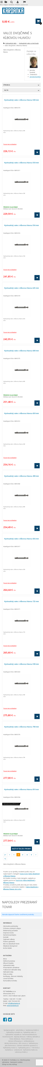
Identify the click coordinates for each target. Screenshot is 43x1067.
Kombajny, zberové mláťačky (13, 976)
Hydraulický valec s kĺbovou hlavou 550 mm (21, 163)
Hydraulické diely (10, 43)
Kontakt (5, 937)
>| (5, 859)
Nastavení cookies (16, 1062)
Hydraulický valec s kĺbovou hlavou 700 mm (21, 727)
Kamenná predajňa (9, 935)
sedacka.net (18, 1050)
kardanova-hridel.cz (32, 1030)
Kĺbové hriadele (8, 963)
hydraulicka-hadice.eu (30, 1050)
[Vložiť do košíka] (37, 152)
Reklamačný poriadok (10, 931)
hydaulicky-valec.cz (29, 1032)
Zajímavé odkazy (9, 939)
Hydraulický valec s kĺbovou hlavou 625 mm (21, 288)
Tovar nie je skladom (9, 144)
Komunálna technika (10, 981)
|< (5, 855)
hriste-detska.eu (15, 1039)
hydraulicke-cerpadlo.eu (14, 1034)
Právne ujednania (9, 941)
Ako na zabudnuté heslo (11, 944)
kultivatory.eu (33, 1043)
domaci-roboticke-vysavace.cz (27, 1045)
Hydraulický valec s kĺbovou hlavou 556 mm (21, 225)
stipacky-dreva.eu (20, 1037)
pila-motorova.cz (10, 1045)
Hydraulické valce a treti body (29, 43)
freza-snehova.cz (27, 1039)
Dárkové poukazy (9, 961)
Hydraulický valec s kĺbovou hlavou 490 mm (21, 476)
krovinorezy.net (8, 1037)
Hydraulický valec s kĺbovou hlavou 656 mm (21, 539)
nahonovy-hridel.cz (21, 1052)
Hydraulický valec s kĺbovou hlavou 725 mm (21, 601)
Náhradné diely (8, 972)
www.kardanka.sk (13, 1006)
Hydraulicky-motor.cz (10, 1048)
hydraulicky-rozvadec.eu (14, 1032)
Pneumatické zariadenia (11, 967)
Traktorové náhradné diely (12, 970)
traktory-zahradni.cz (33, 1037)
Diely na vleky (7, 974)
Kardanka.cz (9, 1050)
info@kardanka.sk (14, 1003)
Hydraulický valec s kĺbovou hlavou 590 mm (21, 664)
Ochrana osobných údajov (12, 928)
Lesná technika (8, 978)
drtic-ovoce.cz (23, 1043)
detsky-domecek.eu (11, 1043)
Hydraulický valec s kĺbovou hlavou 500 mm (21, 100)
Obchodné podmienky (10, 926)
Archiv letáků (7, 948)
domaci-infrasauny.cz (15, 1041)
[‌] (5, 1019)
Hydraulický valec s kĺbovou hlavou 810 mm (21, 789)
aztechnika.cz (20, 1030)
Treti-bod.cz (35, 1048)
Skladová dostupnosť (10, 946)
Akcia (5, 959)
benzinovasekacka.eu (29, 1034)
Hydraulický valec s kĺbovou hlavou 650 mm (21, 413)
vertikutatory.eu (29, 1041)
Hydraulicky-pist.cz (24, 1048)
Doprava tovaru (8, 933)
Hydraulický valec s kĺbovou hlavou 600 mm (21, 351)
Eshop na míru (7, 1064)
